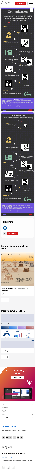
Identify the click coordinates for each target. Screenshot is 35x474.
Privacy (10, 457)
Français (23, 430)
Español (19, 430)
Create (4, 404)
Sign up (31, 3)
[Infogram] (6, 3)
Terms (4, 457)
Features (5, 408)
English (4, 430)
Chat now (13, 427)
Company (5, 417)
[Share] (5, 233)
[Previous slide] (3, 300)
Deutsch (8, 430)
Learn (4, 414)
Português (13, 430)
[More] (31, 10)
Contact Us (5, 427)
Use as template (20, 3)
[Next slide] (7, 300)
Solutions (5, 411)
